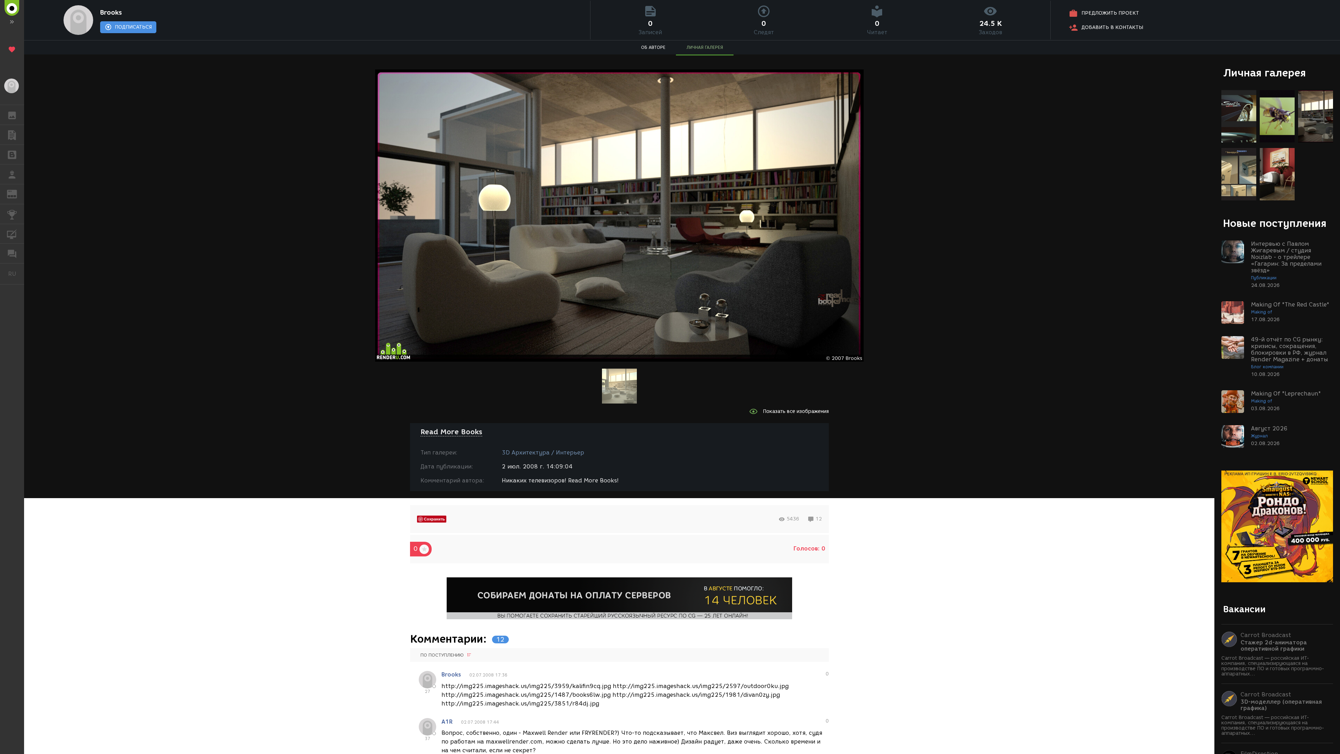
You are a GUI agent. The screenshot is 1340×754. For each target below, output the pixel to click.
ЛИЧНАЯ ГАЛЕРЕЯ (704, 47)
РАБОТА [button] (12, 174)
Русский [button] (16, 273)
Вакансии (1244, 609)
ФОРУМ (12, 253)
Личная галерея (1264, 73)
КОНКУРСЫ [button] (12, 214)
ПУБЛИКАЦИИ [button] (12, 135)
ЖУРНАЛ (16, 193)
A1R (447, 721)
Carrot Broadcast (1266, 635)
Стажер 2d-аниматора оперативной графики (1274, 646)
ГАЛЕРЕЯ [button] (12, 115)
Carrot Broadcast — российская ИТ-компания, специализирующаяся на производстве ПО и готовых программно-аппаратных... (1272, 666)
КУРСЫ (12, 234)
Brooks (111, 12)
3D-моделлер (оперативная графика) (1281, 705)
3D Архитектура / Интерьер (543, 452)
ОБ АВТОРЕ (653, 47)
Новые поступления (1274, 223)
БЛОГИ (12, 154)
